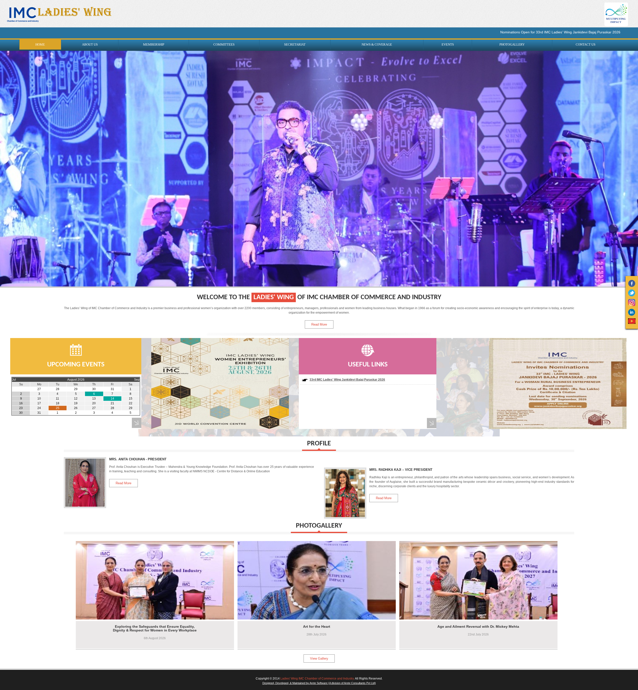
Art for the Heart (316, 627)
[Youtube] (632, 323)
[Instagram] (631, 305)
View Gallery (319, 659)
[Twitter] (631, 295)
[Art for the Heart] (245, 579)
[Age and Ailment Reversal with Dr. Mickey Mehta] (407, 579)
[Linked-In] (631, 315)
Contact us (585, 44)
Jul (14, 380)
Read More (319, 325)
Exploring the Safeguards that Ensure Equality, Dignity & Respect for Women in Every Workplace (155, 629)
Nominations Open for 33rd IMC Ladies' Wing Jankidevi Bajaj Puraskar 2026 (500, 32)
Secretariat (295, 44)
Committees (224, 44)
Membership (153, 44)
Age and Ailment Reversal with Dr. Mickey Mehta (478, 627)
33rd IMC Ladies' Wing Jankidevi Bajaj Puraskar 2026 (347, 380)
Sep (137, 380)
